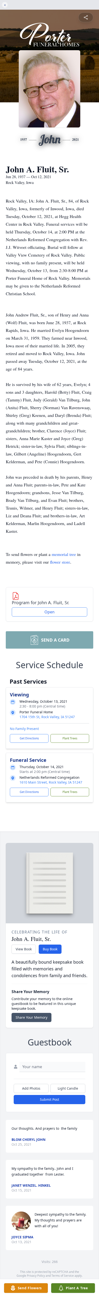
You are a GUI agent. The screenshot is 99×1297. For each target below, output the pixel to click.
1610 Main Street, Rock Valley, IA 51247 (50, 782)
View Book (24, 949)
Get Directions (29, 738)
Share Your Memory (31, 1017)
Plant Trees (69, 738)
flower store (60, 562)
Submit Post (49, 1099)
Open (49, 612)
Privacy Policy (36, 1276)
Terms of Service (62, 1276)
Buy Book (50, 949)
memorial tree (64, 554)
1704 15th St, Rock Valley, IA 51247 (47, 717)
